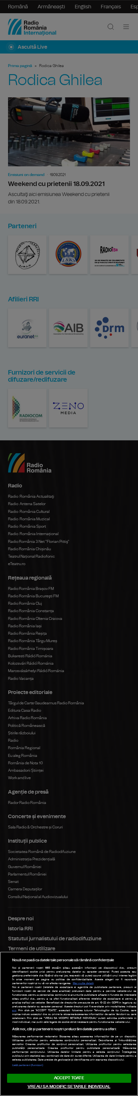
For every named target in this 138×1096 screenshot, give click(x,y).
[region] (69, 1024)
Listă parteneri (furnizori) (27, 1065)
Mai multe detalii (83, 983)
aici (14, 1010)
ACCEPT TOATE (69, 1078)
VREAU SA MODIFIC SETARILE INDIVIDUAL (69, 1087)
